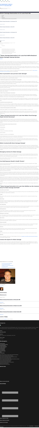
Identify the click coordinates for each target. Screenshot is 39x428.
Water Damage (2, 343)
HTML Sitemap (2, 352)
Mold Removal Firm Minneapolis (5, 364)
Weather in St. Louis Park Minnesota (7, 265)
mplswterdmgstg (6, 42)
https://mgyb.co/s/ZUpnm (4, 420)
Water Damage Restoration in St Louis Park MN (9, 18)
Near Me (3, 17)
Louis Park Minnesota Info (6, 264)
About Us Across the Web (4, 381)
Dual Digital (31, 425)
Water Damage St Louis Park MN (7, 53)
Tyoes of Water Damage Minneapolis (5, 359)
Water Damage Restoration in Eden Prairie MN (10, 311)
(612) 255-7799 (7, 5)
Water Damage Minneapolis (4, 363)
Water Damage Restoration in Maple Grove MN (11, 305)
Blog (2, 16)
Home (3, 15)
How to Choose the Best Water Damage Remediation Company (9, 358)
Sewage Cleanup (2, 347)
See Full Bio (2, 285)
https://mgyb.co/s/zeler (4, 418)
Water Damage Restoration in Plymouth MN (10, 299)
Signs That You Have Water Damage (5, 357)
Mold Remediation (3, 345)
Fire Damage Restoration (4, 344)
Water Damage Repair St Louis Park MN (8, 51)
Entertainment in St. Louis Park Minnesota (8, 267)
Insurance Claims (2, 350)
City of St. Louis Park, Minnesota (7, 263)
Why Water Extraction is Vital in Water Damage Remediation (9, 354)
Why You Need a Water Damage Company (6, 355)
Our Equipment (2, 349)
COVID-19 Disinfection (3, 346)
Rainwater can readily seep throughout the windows (29, 236)
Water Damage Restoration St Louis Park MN (9, 52)
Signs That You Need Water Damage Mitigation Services (8, 356)
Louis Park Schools (5, 266)
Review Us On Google (4, 422)
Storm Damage (2, 348)
